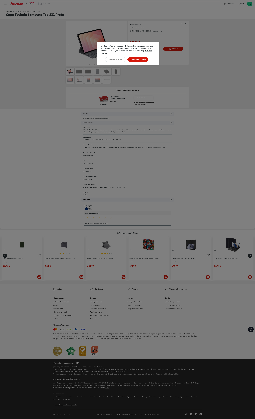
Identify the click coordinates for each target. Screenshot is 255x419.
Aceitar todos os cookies (138, 59)
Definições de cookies (116, 59)
